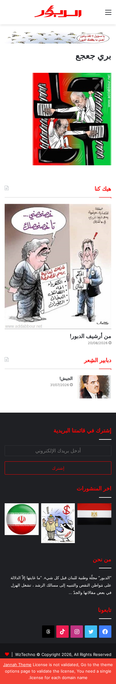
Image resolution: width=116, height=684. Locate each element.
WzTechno (25, 654)
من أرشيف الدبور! (90, 336)
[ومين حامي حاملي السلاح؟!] (58, 523)
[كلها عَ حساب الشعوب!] (94, 514)
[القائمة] (108, 14)
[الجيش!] (94, 386)
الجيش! (66, 378)
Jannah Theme (17, 664)
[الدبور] (58, 12)
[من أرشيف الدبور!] (58, 266)
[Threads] (48, 631)
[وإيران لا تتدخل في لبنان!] (22, 519)
